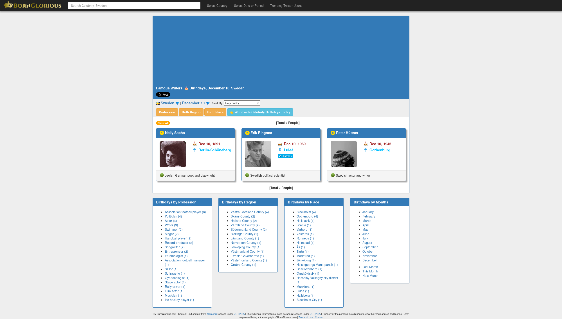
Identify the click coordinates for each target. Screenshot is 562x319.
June (365, 234)
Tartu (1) (303, 251)
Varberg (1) (304, 229)
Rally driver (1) (175, 286)
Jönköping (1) (306, 260)
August (367, 242)
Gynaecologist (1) (177, 278)
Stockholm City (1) (309, 299)
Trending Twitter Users (286, 5)
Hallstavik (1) (306, 220)
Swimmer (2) (174, 229)
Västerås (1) (305, 234)
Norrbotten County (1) (246, 242)
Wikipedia (212, 313)
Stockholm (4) (306, 212)
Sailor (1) (171, 269)
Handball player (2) (178, 238)
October (368, 251)
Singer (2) (172, 234)
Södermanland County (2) (249, 229)
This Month (370, 271)
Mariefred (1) (306, 256)
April (365, 225)
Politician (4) (173, 216)
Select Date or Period (249, 5)
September (370, 247)
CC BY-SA (239, 313)
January (368, 212)
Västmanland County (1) (248, 251)
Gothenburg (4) (307, 216)
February (368, 216)
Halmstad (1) (306, 242)
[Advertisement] (281, 51)
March (366, 220)
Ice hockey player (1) (179, 299)
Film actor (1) (174, 291)
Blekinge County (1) (244, 234)
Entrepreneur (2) (176, 251)
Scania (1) (304, 225)
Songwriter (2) (175, 247)
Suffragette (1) (175, 273)
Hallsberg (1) (306, 295)
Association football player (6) (185, 212)
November (369, 256)
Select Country (217, 5)
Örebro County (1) (243, 264)
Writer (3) (171, 225)
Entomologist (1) (176, 256)
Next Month (370, 275)
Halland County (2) (244, 220)
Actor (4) (171, 220)
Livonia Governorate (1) (247, 256)
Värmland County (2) (245, 225)
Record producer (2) (179, 242)
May (365, 229)
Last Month (370, 267)
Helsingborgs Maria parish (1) (317, 264)
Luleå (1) (303, 291)
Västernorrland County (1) (249, 260)
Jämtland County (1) (245, 238)
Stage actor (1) (175, 282)
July (365, 238)
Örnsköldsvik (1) (308, 273)
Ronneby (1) (305, 238)
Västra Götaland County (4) (250, 212)
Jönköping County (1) (246, 247)
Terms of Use (306, 317)
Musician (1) (173, 295)
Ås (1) (301, 247)
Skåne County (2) (243, 216)
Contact (319, 317)
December (369, 260)
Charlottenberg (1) (309, 269)
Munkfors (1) (305, 286)
